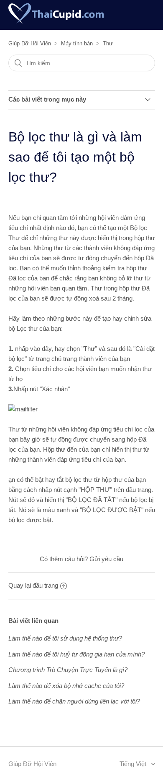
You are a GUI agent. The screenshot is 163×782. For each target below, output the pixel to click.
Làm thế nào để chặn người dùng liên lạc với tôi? (74, 701)
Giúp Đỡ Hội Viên (29, 43)
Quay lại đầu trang (33, 585)
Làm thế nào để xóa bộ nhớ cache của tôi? (66, 685)
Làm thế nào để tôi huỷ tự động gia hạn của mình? (76, 654)
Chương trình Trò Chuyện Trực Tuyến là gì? (67, 669)
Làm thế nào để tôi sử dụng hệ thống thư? (65, 638)
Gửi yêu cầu (106, 558)
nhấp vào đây (33, 348)
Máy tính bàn (77, 43)
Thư (108, 43)
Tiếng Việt (134, 763)
